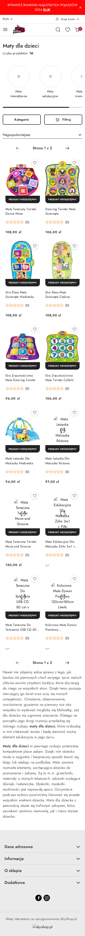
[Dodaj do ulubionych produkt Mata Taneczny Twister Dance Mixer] (34, 162)
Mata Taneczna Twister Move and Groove (21, 543)
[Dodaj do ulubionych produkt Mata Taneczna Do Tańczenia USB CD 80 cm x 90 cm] (34, 578)
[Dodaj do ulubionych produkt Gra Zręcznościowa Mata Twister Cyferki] (74, 329)
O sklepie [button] (13, 871)
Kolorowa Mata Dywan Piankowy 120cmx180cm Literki (61, 627)
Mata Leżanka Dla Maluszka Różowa (57, 460)
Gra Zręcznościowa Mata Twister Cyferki (59, 377)
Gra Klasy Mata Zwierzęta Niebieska (19, 294)
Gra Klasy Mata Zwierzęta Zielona (57, 294)
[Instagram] (47, 898)
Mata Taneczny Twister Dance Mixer (20, 211)
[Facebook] (38, 898)
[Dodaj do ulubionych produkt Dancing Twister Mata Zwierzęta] (74, 162)
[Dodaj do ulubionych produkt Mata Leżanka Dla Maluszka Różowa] (74, 412)
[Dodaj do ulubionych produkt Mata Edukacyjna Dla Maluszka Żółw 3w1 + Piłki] (74, 495)
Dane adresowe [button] (19, 847)
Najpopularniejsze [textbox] (16, 134)
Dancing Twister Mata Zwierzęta (60, 211)
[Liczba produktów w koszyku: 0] (77, 29)
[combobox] (42, 135)
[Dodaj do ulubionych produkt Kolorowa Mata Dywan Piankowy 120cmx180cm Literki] (74, 578)
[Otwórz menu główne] (5, 29)
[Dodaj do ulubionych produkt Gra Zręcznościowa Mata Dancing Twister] (34, 329)
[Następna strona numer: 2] (67, 148)
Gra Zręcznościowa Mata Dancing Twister (20, 377)
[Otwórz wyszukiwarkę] (58, 29)
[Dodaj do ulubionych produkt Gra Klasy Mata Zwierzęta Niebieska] (34, 246)
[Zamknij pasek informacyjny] (80, 7)
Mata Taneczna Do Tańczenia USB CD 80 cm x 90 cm (20, 627)
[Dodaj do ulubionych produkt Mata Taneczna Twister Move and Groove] (34, 495)
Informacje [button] (14, 859)
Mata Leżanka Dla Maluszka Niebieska (19, 460)
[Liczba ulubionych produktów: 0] (67, 29)
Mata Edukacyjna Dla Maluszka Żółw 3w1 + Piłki (60, 543)
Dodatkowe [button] (15, 882)
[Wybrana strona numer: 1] (42, 148)
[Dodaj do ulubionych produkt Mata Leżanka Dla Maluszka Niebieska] (34, 412)
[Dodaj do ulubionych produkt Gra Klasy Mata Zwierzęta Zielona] (74, 246)
